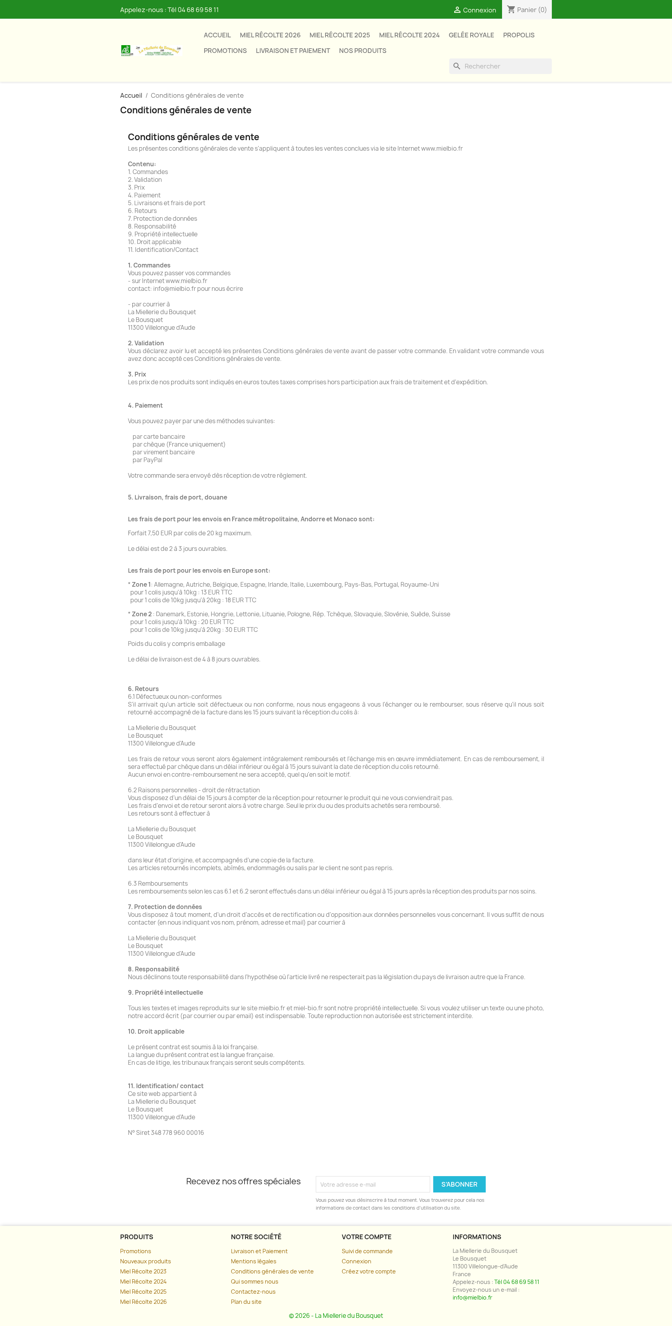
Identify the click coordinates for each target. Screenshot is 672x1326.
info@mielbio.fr (472, 1297)
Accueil (217, 35)
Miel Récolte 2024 (409, 35)
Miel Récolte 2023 (143, 1271)
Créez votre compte (369, 1271)
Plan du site (246, 1301)
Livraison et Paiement (259, 1251)
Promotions (225, 50)
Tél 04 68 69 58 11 (193, 9)
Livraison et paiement (293, 50)
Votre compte (367, 1237)
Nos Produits (363, 50)
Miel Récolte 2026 (270, 35)
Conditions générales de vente (272, 1271)
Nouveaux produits (145, 1261)
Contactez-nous (253, 1291)
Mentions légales (253, 1261)
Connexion (356, 1261)
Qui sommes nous (254, 1281)
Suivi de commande (367, 1251)
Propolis (519, 35)
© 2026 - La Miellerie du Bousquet (336, 1316)
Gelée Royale (471, 35)
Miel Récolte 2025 (340, 35)
